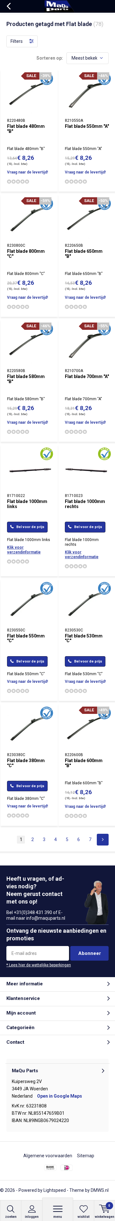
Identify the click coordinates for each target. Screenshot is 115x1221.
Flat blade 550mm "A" (87, 126)
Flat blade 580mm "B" (26, 379)
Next (103, 840)
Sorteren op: (49, 58)
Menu (57, 1216)
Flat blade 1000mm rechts (85, 504)
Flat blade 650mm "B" (84, 254)
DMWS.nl (100, 1190)
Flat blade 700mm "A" (87, 376)
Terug (8, 6)
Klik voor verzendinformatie (24, 549)
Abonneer (89, 953)
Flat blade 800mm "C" (26, 254)
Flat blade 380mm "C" (26, 763)
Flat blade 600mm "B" (84, 763)
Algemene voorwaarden (47, 1155)
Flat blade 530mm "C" (84, 638)
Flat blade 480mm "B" (26, 129)
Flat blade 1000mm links (27, 504)
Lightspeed (54, 1190)
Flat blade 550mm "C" (26, 638)
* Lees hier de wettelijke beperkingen (38, 965)
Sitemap (85, 1155)
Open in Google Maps (59, 1096)
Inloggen (32, 1216)
